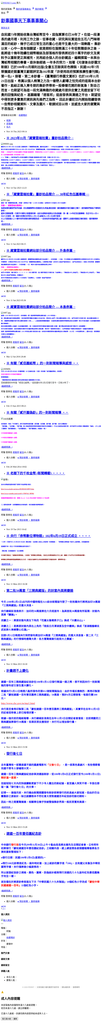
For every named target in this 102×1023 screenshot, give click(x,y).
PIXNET (31, 987)
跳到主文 (5, 28)
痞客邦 (16, 173)
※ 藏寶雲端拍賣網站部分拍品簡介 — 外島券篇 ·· (40, 250)
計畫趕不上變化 (17, 670)
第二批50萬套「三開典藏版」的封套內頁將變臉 (39, 590)
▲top (3, 183)
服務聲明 (76, 987)
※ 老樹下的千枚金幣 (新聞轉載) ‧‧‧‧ (35, 473)
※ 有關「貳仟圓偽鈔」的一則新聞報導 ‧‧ (37, 412)
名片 (8, 127)
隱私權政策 (66, 987)
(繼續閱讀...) (6, 168)
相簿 (8, 120)
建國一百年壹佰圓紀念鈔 (23, 833)
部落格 (9, 124)
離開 (15, 1019)
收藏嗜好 (23, 115)
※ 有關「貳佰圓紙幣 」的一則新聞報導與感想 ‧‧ (42, 363)
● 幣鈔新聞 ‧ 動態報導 (29, 179)
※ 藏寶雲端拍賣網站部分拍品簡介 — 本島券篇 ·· (40, 307)
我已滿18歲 (6, 1019)
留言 (22, 173)
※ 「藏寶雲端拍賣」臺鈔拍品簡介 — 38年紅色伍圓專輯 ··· (47, 194)
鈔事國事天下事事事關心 (24, 20)
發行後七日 (14, 753)
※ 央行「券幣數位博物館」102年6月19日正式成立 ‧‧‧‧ (48, 536)
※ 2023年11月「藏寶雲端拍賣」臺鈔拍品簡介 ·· (40, 138)
